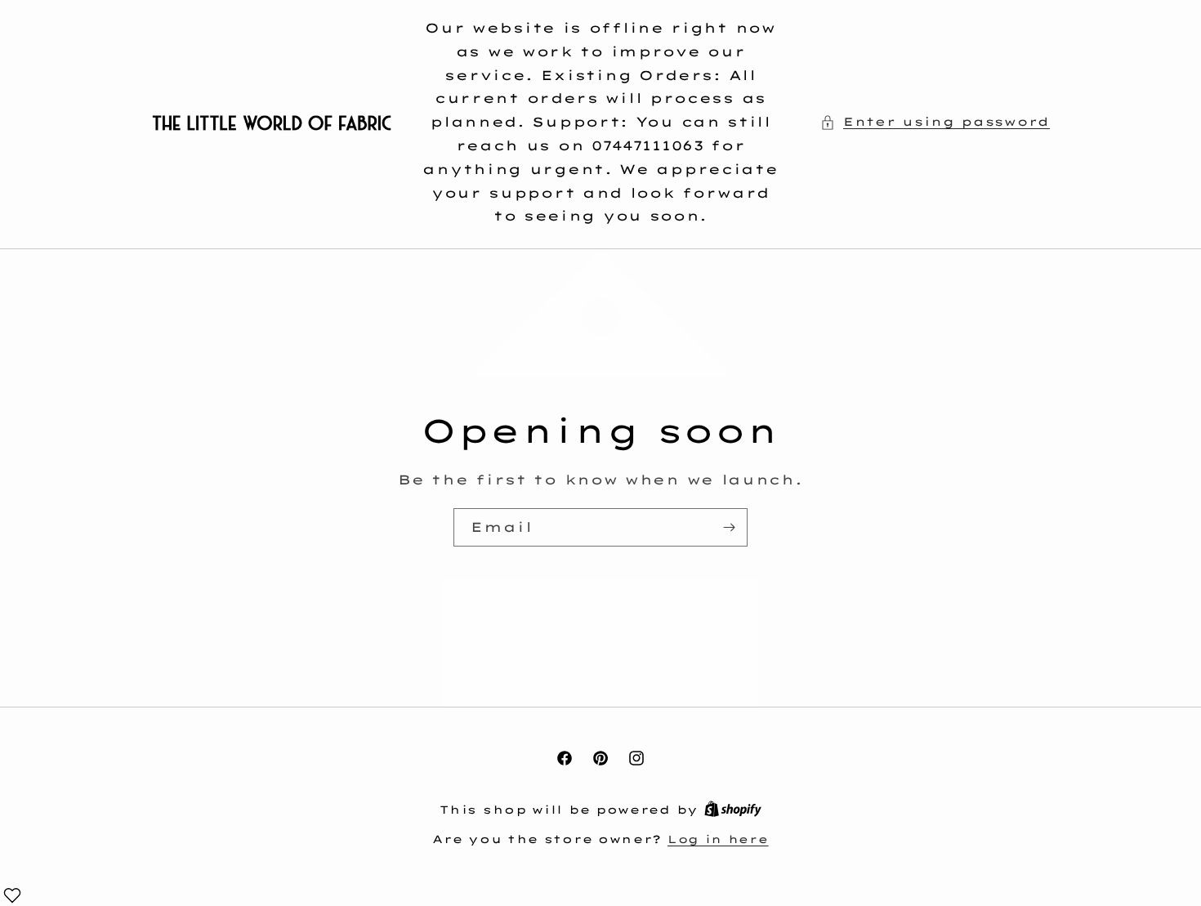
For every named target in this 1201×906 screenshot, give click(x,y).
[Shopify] (732, 809)
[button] (935, 122)
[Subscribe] (729, 527)
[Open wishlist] (12, 895)
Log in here (718, 839)
